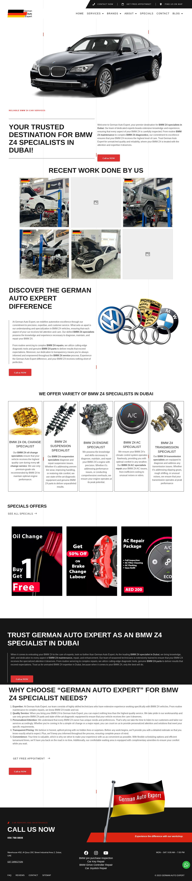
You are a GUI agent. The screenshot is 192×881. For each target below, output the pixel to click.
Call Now (37, 561)
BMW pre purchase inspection (96, 858)
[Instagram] (96, 853)
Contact (163, 13)
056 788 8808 (15, 837)
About (129, 13)
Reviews (20, 875)
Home (80, 13)
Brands (112, 13)
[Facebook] (86, 853)
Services (94, 13)
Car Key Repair (96, 861)
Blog (176, 13)
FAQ (9, 875)
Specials (146, 13)
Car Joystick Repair (96, 868)
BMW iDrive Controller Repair (96, 864)
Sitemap (46, 875)
